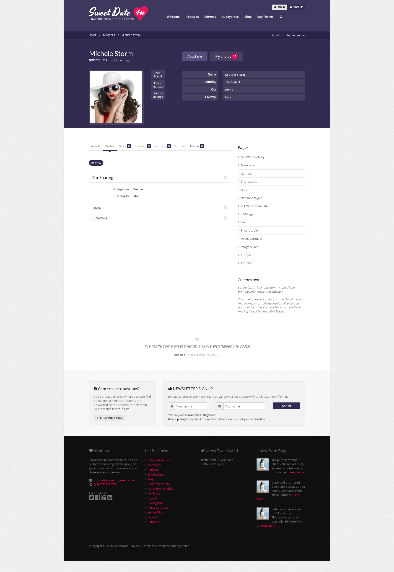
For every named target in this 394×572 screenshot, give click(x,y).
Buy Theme (265, 17)
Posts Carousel (251, 239)
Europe (246, 255)
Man (136, 196)
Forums (180, 146)
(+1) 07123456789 (105, 484)
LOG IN (280, 7)
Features (193, 17)
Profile (109, 146)
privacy (181, 419)
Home (92, 35)
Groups (162, 146)
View (98, 163)
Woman (138, 189)
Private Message (158, 95)
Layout (245, 222)
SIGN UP (297, 7)
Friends (142, 146)
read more (297, 472)
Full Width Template (254, 206)
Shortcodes (249, 181)
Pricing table (249, 230)
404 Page (247, 214)
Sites (124, 146)
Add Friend (158, 74)
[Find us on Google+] (103, 497)
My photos (225, 56)
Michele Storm (132, 35)
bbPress (210, 17)
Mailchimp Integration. (202, 415)
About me (194, 56)
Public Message (158, 84)
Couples (246, 263)
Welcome (173, 17)
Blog (244, 190)
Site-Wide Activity (252, 157)
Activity (96, 146)
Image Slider (249, 247)
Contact (246, 173)
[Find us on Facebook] (97, 497)
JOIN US (286, 405)
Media (196, 146)
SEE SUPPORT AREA (110, 418)
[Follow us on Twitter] (91, 497)
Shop (248, 17)
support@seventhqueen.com (113, 480)
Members (109, 35)
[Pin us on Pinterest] (109, 497)
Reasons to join (251, 198)
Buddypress (230, 17)
